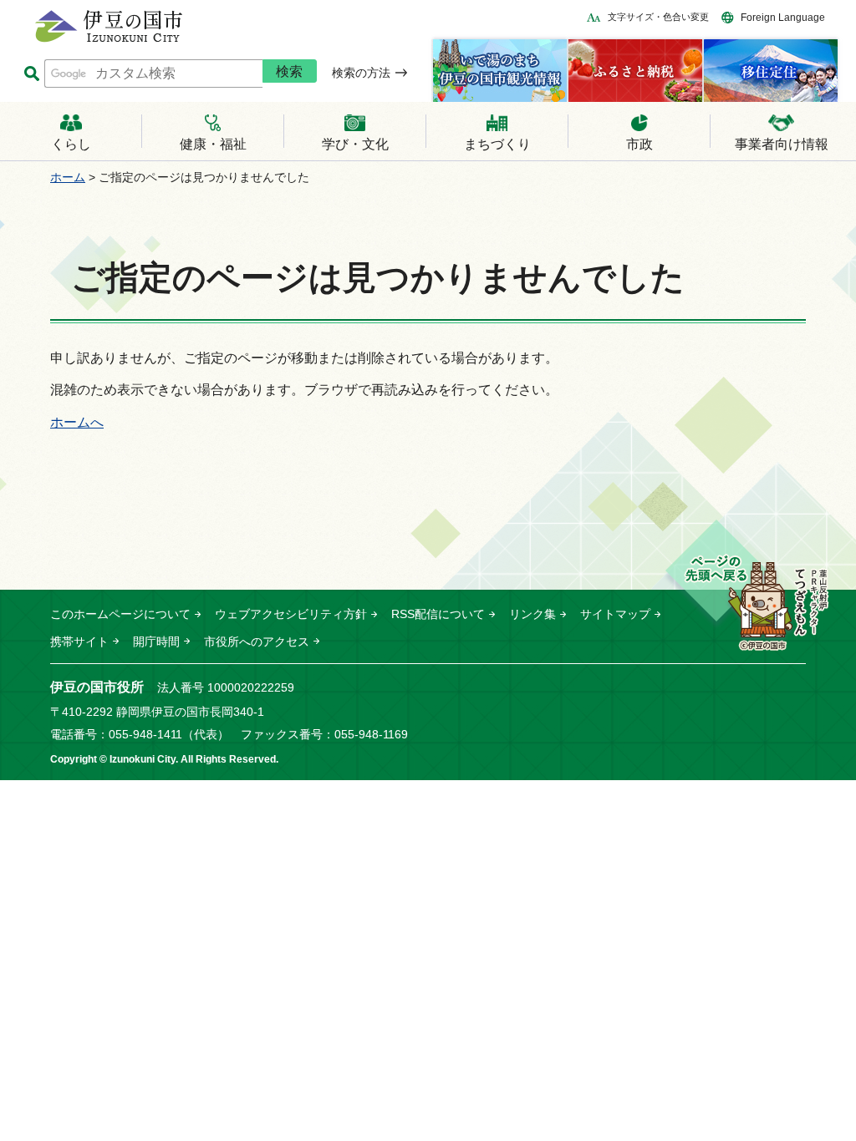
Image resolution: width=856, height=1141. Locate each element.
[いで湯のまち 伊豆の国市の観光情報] (500, 70)
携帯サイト (79, 641)
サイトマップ (615, 614)
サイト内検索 (31, 74)
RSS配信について (438, 614)
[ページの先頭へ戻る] (746, 586)
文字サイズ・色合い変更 (658, 17)
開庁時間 (156, 641)
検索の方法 (361, 72)
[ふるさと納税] (635, 70)
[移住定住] (771, 70)
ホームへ (77, 422)
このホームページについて (120, 614)
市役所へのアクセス (256, 641)
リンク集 (532, 614)
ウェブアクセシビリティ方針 (291, 614)
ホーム (67, 177)
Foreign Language (783, 17)
